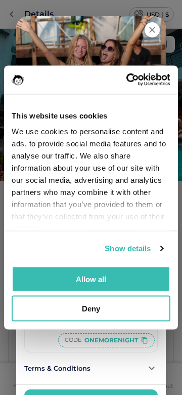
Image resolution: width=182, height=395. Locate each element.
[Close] (152, 29)
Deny (91, 308)
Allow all (91, 278)
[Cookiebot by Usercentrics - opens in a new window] (128, 80)
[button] (91, 369)
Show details (128, 248)
